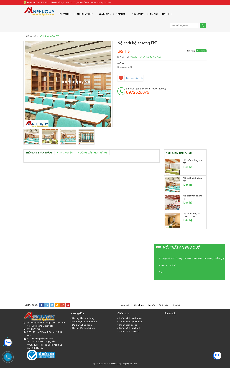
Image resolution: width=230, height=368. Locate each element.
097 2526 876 (34, 329)
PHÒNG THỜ (137, 14)
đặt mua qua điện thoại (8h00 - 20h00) (146, 91)
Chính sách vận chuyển (130, 321)
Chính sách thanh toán (130, 318)
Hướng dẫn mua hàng (92, 152)
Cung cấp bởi (126, 364)
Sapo (135, 364)
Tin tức (154, 14)
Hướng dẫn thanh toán (83, 328)
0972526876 (170, 265)
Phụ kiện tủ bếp (85, 14)
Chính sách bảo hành (129, 328)
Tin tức (151, 305)
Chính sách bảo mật (129, 331)
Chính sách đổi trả (128, 325)
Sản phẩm (139, 305)
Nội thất (120, 14)
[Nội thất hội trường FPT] (31, 137)
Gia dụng (104, 14)
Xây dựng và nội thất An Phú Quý (145, 57)
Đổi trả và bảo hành (82, 325)
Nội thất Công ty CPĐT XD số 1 (191, 215)
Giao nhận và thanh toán (84, 321)
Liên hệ (165, 14)
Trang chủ (124, 305)
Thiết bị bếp (65, 14)
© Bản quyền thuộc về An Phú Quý (106, 364)
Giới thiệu (164, 305)
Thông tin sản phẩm (39, 152)
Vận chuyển (65, 152)
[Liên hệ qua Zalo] (8, 343)
